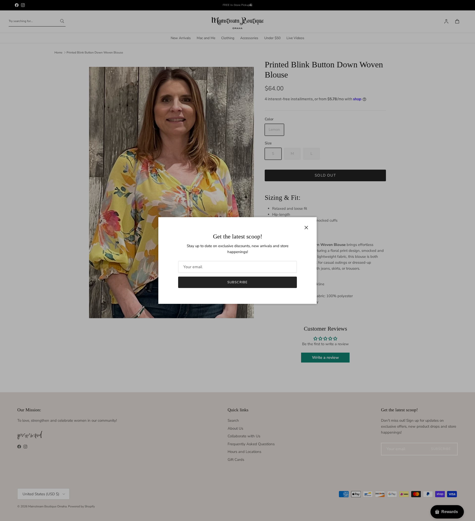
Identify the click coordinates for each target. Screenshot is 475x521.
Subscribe (237, 282)
